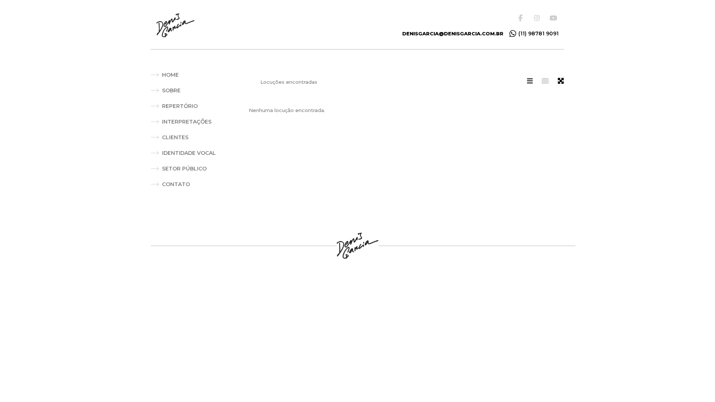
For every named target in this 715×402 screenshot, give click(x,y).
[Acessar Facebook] (522, 17)
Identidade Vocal (189, 153)
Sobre (171, 90)
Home (170, 74)
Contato (176, 184)
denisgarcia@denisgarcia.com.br (452, 33)
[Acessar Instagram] (538, 17)
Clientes (175, 137)
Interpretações (187, 121)
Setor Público (184, 168)
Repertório (180, 106)
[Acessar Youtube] (554, 17)
